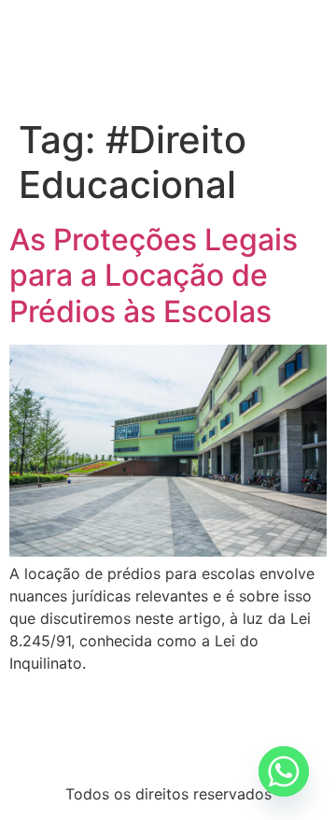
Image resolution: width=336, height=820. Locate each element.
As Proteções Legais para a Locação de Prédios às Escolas (153, 275)
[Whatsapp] (284, 771)
